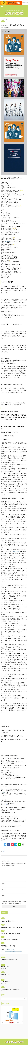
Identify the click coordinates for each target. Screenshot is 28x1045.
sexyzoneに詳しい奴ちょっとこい (13, 951)
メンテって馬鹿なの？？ (6, 981)
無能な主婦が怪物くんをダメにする (11, 927)
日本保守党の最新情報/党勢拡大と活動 (9, 959)
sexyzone (7, 241)
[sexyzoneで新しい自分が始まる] (15, 844)
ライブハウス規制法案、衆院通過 (10, 933)
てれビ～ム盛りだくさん (8, 921)
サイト (3, 895)
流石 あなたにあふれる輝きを (9, 939)
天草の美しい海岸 (5, 966)
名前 (3, 883)
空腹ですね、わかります (8, 946)
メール (4, 889)
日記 (3, 851)
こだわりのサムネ (9, 949)
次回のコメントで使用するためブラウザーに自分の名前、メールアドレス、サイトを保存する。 (14, 902)
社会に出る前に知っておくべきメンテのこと (10, 989)
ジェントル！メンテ (5, 974)
